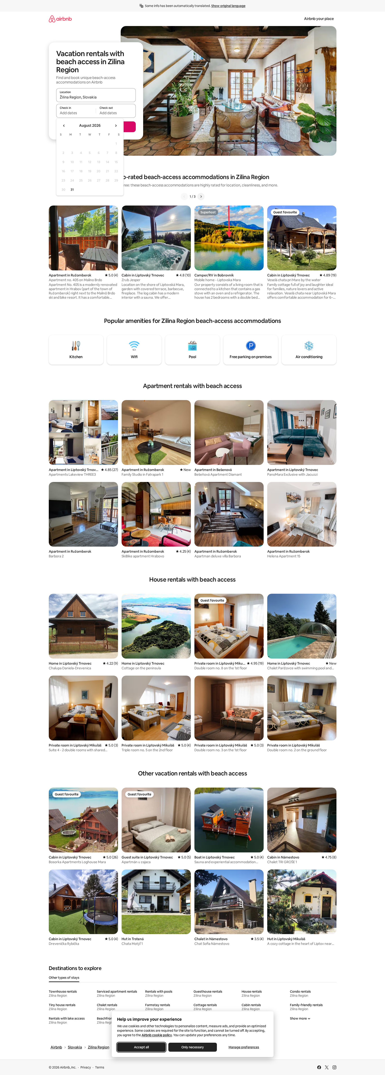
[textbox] (76, 113)
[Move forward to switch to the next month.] (115, 125)
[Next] (201, 196)
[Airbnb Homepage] (60, 19)
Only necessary (192, 1047)
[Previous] (184, 196)
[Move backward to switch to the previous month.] (64, 125)
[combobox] (96, 97)
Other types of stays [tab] (64, 978)
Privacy (85, 1067)
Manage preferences (244, 1047)
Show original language (228, 6)
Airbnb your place (319, 18)
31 (72, 190)
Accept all (141, 1047)
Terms (99, 1067)
